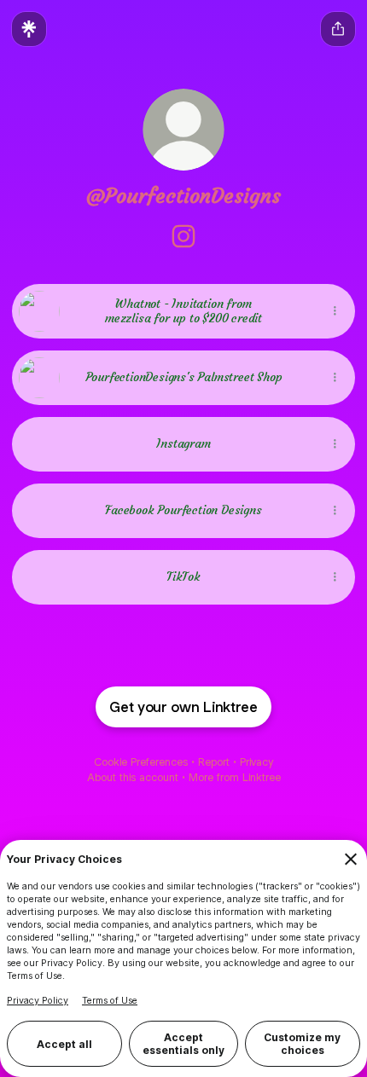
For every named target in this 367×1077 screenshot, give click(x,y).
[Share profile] (338, 29)
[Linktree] (29, 29)
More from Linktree (235, 777)
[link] (183, 236)
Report (214, 762)
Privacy (256, 762)
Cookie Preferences (141, 762)
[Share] (334, 311)
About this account (132, 777)
